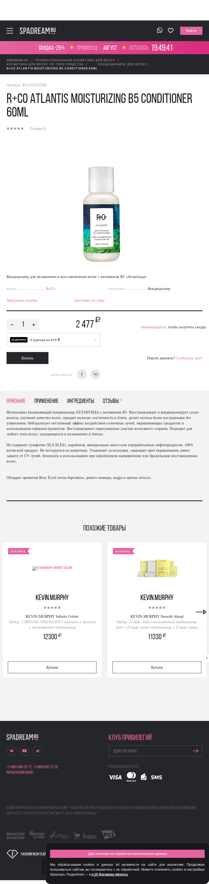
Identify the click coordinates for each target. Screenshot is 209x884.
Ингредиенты (80, 401)
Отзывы (37, 128)
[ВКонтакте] (95, 374)
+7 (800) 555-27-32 (45, 767)
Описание (16, 401)
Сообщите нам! (189, 357)
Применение (46, 401)
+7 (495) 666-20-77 (19, 767)
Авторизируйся (153, 326)
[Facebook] (82, 374)
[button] (53, 340)
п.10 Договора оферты (109, 874)
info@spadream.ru (20, 772)
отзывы (112, 401)
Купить (27, 357)
